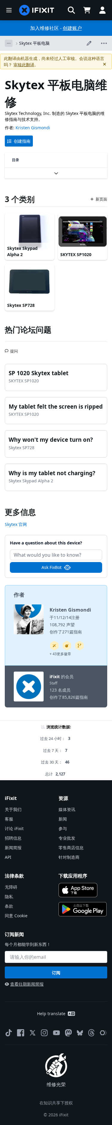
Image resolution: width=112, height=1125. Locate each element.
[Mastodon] (68, 1032)
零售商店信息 (71, 847)
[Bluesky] (80, 1033)
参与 (63, 828)
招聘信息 (13, 838)
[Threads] (91, 1032)
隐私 (9, 896)
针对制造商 (69, 857)
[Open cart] (87, 10)
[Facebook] (20, 1032)
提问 (14, 348)
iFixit (55, 676)
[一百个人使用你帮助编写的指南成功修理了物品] (54, 645)
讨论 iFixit (14, 828)
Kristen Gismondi (33, 127)
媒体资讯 (67, 809)
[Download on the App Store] (78, 890)
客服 (9, 819)
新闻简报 (13, 847)
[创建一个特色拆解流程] (67, 645)
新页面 (101, 199)
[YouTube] (56, 1032)
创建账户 (72, 28)
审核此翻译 (23, 64)
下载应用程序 (73, 875)
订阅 (56, 972)
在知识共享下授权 (56, 1103)
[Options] (9, 43)
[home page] (36, 10)
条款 (9, 906)
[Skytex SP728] (29, 282)
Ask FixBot (52, 567)
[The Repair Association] (103, 1032)
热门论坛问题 (28, 329)
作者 (19, 594)
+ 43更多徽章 (60, 653)
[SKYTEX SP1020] (83, 231)
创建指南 (22, 141)
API (8, 857)
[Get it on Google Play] (83, 909)
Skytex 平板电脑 (34, 43)
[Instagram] (44, 1032)
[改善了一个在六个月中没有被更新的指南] (79, 645)
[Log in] (102, 10)
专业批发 (67, 838)
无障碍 (11, 887)
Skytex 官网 (16, 524)
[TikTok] (8, 1032)
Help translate (51, 1013)
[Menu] (9, 10)
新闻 (63, 819)
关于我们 (13, 809)
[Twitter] (32, 1032)
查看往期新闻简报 (27, 984)
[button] (71, 10)
